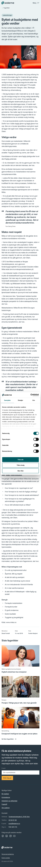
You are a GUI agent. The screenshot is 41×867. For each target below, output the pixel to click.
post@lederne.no (14, 823)
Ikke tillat (20, 471)
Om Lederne (6, 808)
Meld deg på (7, 778)
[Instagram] (10, 836)
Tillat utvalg (20, 465)
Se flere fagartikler (8, 739)
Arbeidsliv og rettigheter (9, 801)
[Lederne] (8, 3)
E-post (3, 768)
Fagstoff (4, 804)
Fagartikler (7, 8)
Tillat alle (20, 459)
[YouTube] (14, 836)
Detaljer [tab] (20, 400)
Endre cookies (6, 858)
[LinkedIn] (6, 836)
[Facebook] (3, 836)
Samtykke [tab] (7, 400)
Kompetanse (6, 797)
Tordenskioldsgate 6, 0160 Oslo (19, 817)
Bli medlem (5, 794)
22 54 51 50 (13, 820)
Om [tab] (33, 400)
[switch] (36, 439)
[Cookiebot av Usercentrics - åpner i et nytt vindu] (30, 395)
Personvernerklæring (8, 854)
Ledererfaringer (7, 15)
